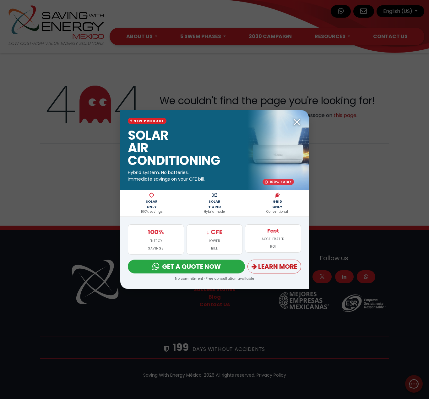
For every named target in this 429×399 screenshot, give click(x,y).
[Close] (297, 122)
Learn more (277, 266)
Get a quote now (191, 266)
